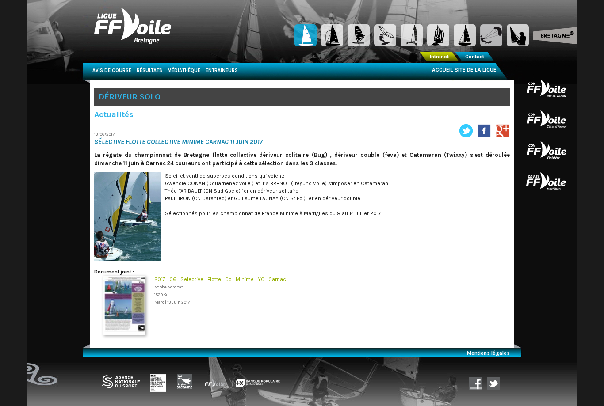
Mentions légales (488, 353)
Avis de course (111, 70)
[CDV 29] (546, 150)
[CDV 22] (546, 119)
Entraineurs (222, 70)
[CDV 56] (546, 181)
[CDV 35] (546, 88)
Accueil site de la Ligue (464, 70)
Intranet (439, 56)
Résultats (149, 70)
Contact (474, 56)
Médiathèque (184, 70)
